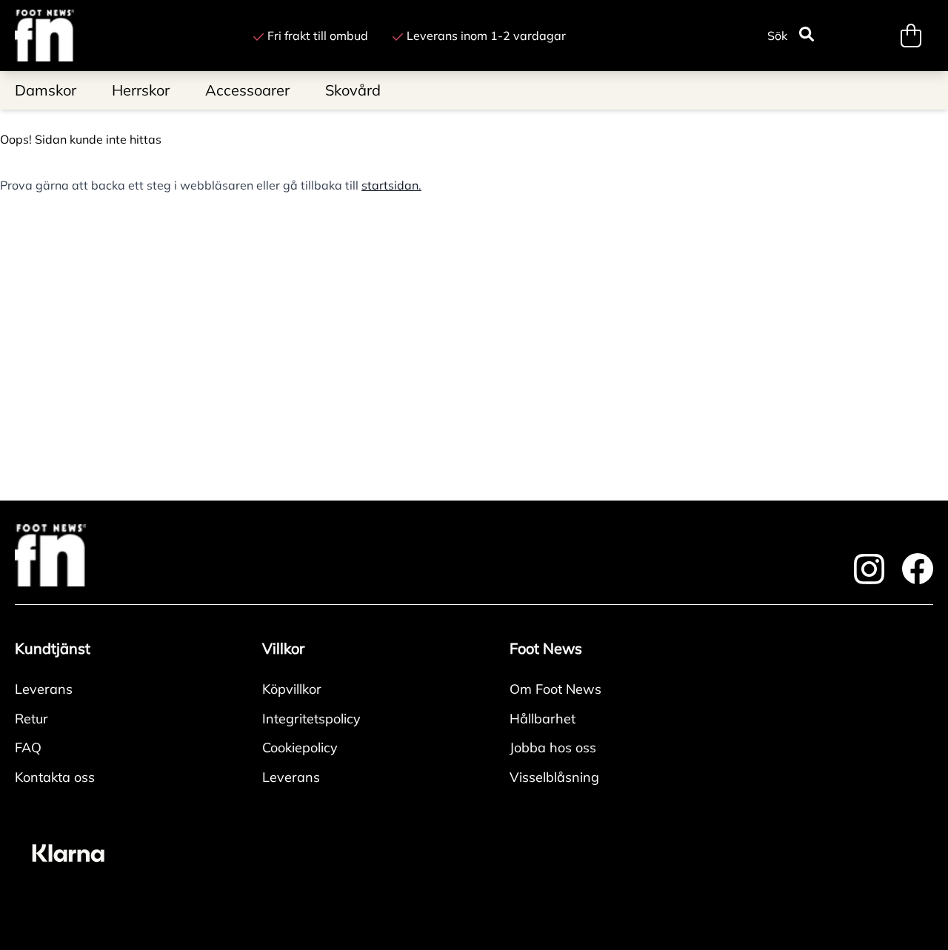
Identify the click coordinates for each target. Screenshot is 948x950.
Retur (31, 718)
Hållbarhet (542, 718)
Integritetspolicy (311, 718)
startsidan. (391, 185)
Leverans (44, 689)
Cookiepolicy (300, 747)
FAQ (28, 747)
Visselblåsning (554, 777)
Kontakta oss (55, 777)
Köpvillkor (291, 689)
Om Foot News (555, 689)
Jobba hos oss (553, 747)
